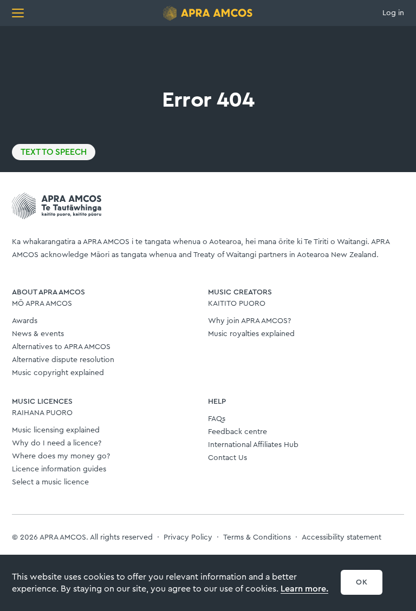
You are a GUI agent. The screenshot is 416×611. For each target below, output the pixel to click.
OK (361, 582)
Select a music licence (50, 482)
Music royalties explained (251, 334)
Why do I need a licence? (56, 443)
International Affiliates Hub (253, 445)
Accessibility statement (341, 537)
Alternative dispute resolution (63, 360)
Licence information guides (59, 469)
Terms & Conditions (257, 537)
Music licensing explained (56, 430)
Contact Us (227, 458)
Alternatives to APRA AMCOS (61, 347)
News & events (38, 334)
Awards (24, 321)
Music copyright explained (58, 373)
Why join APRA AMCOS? (249, 321)
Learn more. (304, 588)
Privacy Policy (188, 537)
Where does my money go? (61, 456)
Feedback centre (237, 432)
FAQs (216, 419)
